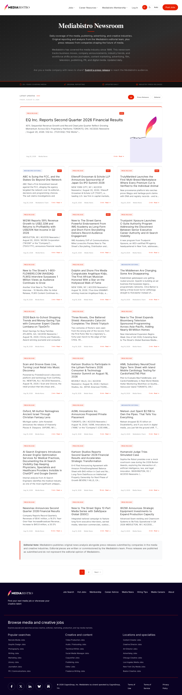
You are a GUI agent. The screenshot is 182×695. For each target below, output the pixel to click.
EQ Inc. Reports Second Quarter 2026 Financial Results (74, 120)
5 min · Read (56, 202)
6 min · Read (118, 156)
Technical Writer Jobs (75, 649)
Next (96, 572)
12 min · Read (55, 531)
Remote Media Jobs (16, 640)
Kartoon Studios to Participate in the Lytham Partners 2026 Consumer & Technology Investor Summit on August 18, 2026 (90, 370)
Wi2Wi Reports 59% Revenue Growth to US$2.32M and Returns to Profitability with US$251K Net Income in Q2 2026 (40, 226)
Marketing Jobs (14, 658)
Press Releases (143, 97)
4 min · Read (56, 252)
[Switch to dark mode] (150, 7)
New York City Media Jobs (134, 667)
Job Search (68, 592)
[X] (20, 686)
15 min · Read (104, 490)
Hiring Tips (142, 592)
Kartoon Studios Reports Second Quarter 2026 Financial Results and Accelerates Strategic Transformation (90, 456)
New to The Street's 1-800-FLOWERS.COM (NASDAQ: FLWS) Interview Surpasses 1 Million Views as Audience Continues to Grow (40, 276)
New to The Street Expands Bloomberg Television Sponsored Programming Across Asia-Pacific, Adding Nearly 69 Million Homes (137, 323)
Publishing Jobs (72, 662)
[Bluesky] (39, 686)
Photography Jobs (16, 649)
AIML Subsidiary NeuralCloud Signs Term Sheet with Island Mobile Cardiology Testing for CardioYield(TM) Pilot (138, 369)
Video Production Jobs (75, 640)
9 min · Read (153, 252)
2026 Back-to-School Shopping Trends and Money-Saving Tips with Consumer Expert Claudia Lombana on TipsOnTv (41, 322)
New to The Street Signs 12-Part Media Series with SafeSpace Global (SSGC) (90, 511)
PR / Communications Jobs (19, 671)
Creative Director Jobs (132, 644)
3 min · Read (104, 202)
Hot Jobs (81, 592)
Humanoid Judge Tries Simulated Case (133, 453)
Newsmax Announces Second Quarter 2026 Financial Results (41, 510)
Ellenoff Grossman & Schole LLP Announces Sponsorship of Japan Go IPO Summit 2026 (90, 179)
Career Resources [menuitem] (87, 7)
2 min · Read (153, 202)
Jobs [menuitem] (70, 7)
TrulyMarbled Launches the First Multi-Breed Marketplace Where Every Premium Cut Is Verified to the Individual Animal (139, 181)
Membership (95, 592)
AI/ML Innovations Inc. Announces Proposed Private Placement (89, 414)
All (131, 97)
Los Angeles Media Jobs (133, 662)
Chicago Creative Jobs (132, 658)
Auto (156, 7)
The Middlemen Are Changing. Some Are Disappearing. (138, 272)
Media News (128, 592)
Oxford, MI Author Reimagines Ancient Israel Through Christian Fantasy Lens (41, 414)
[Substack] (48, 686)
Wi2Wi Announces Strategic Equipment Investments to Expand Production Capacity (137, 511)
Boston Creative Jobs (132, 671)
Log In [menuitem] (135, 7)
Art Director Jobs (130, 649)
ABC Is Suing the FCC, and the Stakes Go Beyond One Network (42, 178)
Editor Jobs (70, 667)
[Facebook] (11, 686)
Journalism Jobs (15, 667)
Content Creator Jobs (132, 640)
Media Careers (158, 592)
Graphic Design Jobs (17, 644)
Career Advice (111, 592)
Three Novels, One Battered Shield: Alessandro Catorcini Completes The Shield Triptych (90, 320)
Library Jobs (13, 662)
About (171, 592)
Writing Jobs (13, 653)
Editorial (157, 97)
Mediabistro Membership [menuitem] (114, 7)
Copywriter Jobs (72, 658)
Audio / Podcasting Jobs (76, 644)
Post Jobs (170, 7)
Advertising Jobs (130, 653)
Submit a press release (97, 70)
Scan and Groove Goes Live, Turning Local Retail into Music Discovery (41, 367)
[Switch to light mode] (144, 7)
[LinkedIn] (30, 686)
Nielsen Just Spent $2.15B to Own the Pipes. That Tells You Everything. (138, 414)
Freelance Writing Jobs (75, 671)
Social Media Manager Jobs (77, 653)
